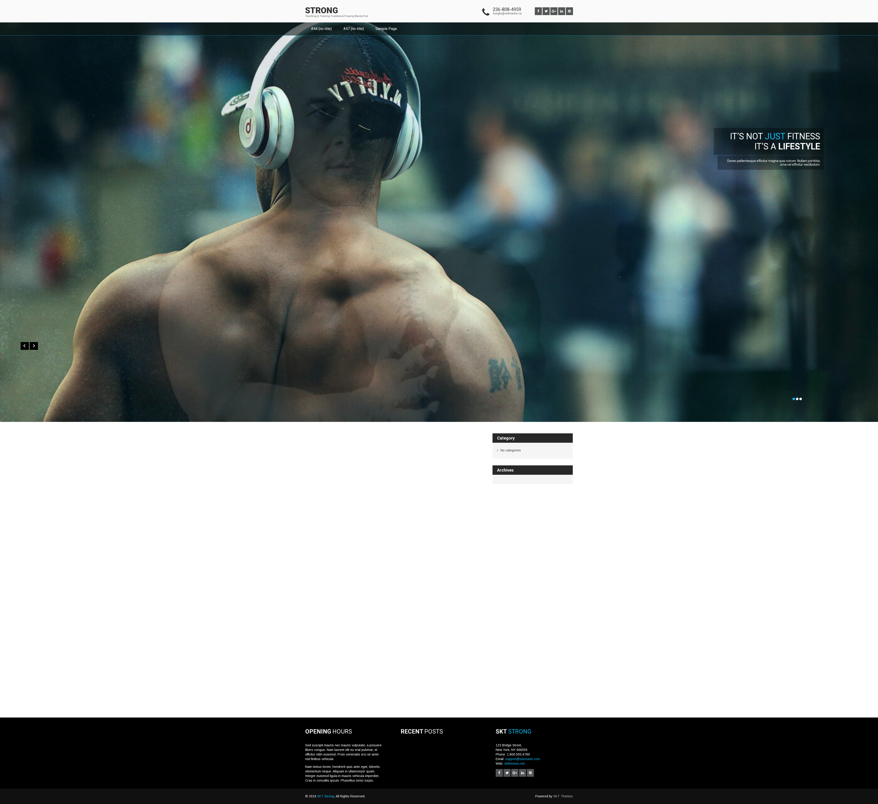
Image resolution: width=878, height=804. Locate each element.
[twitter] (546, 11)
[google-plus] (553, 11)
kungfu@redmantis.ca (507, 13)
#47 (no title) (353, 29)
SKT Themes (563, 796)
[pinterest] (569, 11)
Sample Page (386, 29)
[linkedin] (561, 11)
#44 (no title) (321, 29)
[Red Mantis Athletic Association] (321, 14)
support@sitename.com (522, 759)
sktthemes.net (514, 763)
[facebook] (538, 11)
